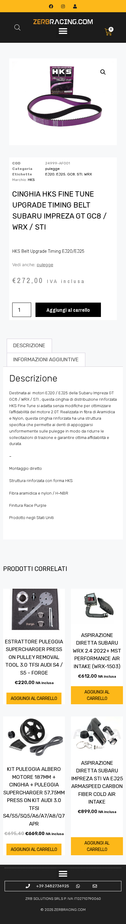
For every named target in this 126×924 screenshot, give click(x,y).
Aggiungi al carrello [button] (34, 698)
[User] (75, 6)
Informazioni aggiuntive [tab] (46, 359)
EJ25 (60, 174)
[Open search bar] (17, 27)
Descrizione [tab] (29, 345)
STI (79, 174)
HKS (31, 180)
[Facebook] (51, 6)
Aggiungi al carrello (68, 309)
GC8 (71, 174)
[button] (63, 31)
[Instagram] (63, 6)
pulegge (52, 169)
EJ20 (49, 174)
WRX (88, 174)
